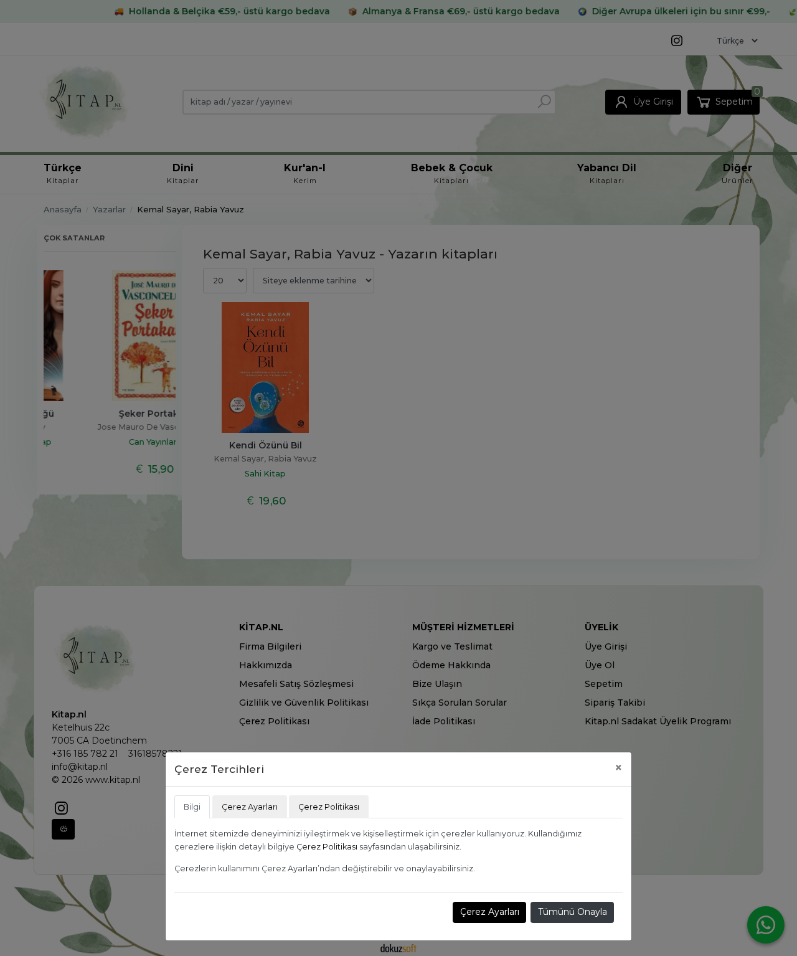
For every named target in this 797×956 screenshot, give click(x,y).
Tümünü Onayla (572, 911)
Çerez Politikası (326, 846)
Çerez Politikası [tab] (328, 807)
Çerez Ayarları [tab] (250, 807)
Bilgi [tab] (192, 807)
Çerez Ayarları (489, 911)
